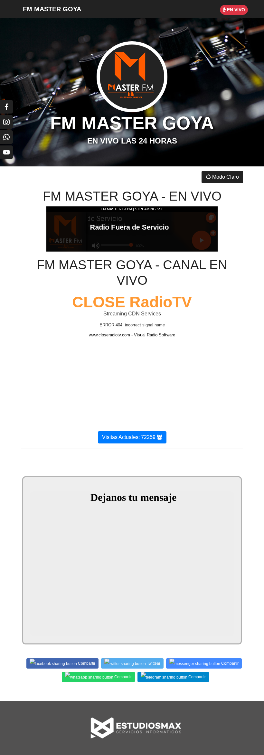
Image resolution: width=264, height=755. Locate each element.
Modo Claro (225, 177)
